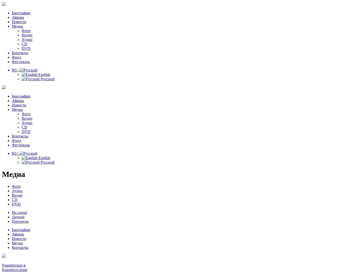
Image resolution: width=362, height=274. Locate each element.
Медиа (17, 26)
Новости (19, 22)
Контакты (20, 53)
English (43, 74)
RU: (15, 70)
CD (24, 44)
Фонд (16, 57)
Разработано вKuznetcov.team (14, 267)
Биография (21, 13)
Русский (47, 79)
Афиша (18, 17)
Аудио (27, 39)
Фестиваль (21, 62)
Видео (27, 35)
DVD (26, 48)
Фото (26, 31)
